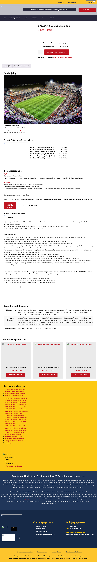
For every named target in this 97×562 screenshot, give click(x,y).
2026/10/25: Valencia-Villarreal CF (15, 405)
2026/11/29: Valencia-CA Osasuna (15, 409)
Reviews (34, 18)
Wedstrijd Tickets (14, 18)
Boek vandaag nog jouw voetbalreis (29, 499)
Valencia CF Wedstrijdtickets (14, 395)
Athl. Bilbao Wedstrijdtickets (14, 439)
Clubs (25, 18)
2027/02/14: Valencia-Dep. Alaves (15, 419)
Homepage (8, 443)
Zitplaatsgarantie (48, 46)
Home (4, 18)
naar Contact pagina (10, 205)
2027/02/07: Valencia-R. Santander (16, 417)
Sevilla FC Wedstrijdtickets (13, 434)
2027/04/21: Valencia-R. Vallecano (16, 428)
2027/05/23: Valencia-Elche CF (14, 432)
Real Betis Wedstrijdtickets (13, 436)
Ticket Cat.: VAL (48, 43)
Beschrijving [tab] (7, 66)
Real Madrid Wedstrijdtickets (14, 391)
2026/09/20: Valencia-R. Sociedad (15, 400)
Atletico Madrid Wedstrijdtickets (15, 393)
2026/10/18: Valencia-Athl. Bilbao (15, 402)
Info (42, 18)
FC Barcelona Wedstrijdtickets (15, 389)
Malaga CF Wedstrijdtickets (14, 441)
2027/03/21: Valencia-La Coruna (15, 424)
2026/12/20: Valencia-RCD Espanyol (16, 411)
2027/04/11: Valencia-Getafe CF (15, 426)
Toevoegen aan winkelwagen (56, 52)
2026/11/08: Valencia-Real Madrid (15, 407)
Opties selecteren (15, 374)
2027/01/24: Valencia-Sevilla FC (15, 415)
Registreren (72, 2)
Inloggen (61, 2)
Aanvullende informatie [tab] (22, 66)
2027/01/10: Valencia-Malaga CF (15, 413)
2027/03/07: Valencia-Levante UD (15, 422)
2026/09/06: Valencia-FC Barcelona (16, 398)
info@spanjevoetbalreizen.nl (14, 466)
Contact (51, 18)
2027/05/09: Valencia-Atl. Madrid (15, 430)
